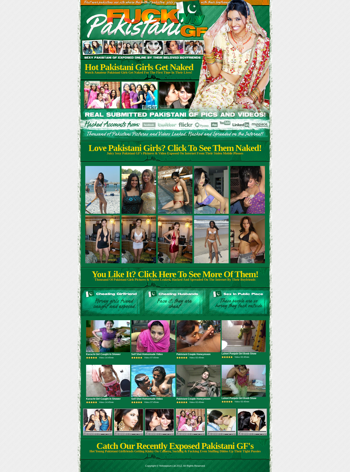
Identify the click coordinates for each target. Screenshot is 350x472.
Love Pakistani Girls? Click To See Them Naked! (175, 148)
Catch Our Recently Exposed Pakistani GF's (175, 446)
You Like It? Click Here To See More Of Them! (175, 274)
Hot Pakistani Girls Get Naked (139, 67)
